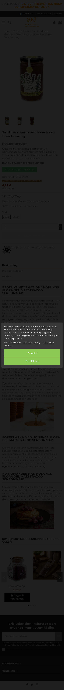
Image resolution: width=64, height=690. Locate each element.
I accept (32, 353)
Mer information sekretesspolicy (22, 342)
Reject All (32, 361)
